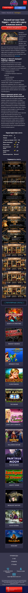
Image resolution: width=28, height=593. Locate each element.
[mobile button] (25, 3)
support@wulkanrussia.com (14, 576)
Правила (14, 561)
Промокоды (14, 555)
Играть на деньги (14, 28)
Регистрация (7, 7)
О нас (14, 558)
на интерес (17, 56)
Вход (20, 7)
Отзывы (14, 564)
